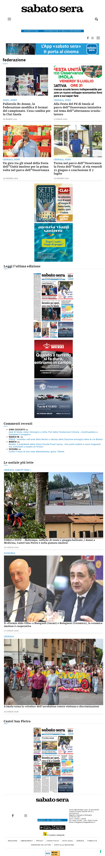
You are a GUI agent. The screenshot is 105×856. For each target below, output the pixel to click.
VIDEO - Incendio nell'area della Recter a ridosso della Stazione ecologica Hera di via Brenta (56, 439)
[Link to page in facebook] (12, 815)
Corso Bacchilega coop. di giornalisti (84, 810)
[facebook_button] (88, 38)
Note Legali (68, 841)
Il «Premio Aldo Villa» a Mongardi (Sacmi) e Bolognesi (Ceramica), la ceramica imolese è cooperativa (53, 625)
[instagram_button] (92, 38)
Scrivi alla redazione (64, 845)
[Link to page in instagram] (25, 815)
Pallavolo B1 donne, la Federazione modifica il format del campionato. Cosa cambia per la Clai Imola (27, 109)
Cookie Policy (53, 841)
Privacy (40, 841)
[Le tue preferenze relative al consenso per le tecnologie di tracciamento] (100, 851)
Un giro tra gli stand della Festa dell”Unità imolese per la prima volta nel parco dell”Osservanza (26, 167)
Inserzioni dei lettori (41, 845)
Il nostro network (56, 835)
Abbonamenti (27, 841)
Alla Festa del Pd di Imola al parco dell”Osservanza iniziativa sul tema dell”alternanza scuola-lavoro (78, 109)
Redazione (13, 841)
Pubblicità (92, 841)
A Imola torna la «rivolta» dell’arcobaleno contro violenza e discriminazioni (51, 706)
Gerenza (80, 841)
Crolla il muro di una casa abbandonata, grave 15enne (36, 451)
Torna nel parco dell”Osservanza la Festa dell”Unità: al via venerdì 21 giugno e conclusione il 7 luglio (78, 168)
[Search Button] (92, 18)
